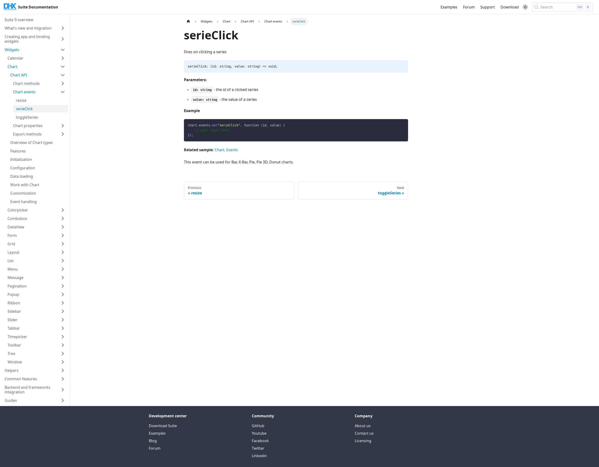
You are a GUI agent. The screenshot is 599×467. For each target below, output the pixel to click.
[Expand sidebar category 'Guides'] (63, 400)
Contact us (364, 433)
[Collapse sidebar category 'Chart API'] (63, 75)
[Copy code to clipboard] (402, 125)
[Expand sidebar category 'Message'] (63, 277)
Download (509, 7)
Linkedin (259, 455)
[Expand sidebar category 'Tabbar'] (63, 328)
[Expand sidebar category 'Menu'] (63, 269)
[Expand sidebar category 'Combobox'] (63, 218)
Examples (449, 7)
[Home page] (188, 21)
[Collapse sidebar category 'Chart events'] (63, 92)
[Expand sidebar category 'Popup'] (63, 294)
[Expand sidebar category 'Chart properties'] (63, 125)
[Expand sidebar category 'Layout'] (63, 252)
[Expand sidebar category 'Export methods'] (63, 134)
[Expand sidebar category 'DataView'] (63, 227)
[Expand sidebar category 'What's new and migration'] (63, 28)
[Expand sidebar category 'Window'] (63, 362)
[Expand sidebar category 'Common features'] (63, 379)
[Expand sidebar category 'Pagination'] (63, 286)
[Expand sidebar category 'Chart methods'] (63, 83)
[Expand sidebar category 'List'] (63, 260)
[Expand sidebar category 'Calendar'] (63, 58)
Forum (469, 7)
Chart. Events (226, 149)
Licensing (363, 440)
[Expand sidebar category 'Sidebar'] (63, 311)
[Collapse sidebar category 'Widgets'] (63, 49)
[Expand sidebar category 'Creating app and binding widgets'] (63, 39)
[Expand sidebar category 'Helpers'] (63, 370)
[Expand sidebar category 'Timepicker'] (63, 336)
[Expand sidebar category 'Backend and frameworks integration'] (63, 390)
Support (487, 7)
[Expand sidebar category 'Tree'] (63, 353)
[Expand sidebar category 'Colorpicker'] (63, 210)
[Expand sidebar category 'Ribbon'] (63, 303)
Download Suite (163, 425)
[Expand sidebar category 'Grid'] (63, 244)
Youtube (259, 433)
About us (363, 425)
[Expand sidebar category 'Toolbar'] (63, 345)
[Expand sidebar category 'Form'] (63, 235)
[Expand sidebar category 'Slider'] (63, 320)
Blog (153, 440)
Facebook (260, 440)
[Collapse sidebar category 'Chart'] (63, 66)
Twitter (258, 448)
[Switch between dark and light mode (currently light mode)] (525, 7)
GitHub (258, 425)
